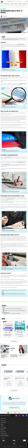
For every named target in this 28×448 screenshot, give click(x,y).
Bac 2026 (11, 3)
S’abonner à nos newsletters (4, 435)
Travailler (20, 3)
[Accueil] (2, 2)
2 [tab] (15, 339)
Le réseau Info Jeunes (4, 433)
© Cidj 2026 (21, 446)
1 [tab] (14, 339)
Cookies (23, 446)
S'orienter (15, 3)
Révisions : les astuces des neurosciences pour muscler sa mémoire (12, 308)
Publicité (5, 446)
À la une (2, 3)
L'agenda (2, 424)
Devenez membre (3, 431)
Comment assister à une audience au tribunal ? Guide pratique (11, 313)
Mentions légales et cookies (13, 446)
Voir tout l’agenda (14, 341)
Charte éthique (9, 446)
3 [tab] (16, 339)
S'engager (24, 3)
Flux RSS (7, 446)
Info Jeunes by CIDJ (3, 422)
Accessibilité (17, 446)
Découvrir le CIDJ (3, 420)
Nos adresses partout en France (14, 407)
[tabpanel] (14, 26)
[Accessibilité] (8, 412)
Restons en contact (3, 418)
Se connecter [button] (25, 1)
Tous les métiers (6, 3)
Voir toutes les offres (14, 390)
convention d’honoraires (6, 164)
